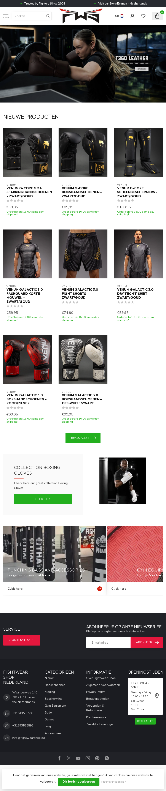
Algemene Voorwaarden (103, 685)
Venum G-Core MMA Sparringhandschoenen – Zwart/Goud (27, 192)
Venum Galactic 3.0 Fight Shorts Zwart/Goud (80, 294)
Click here (43, 499)
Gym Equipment (55, 706)
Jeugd (49, 726)
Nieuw (49, 678)
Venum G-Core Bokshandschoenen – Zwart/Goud (82, 192)
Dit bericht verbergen (78, 782)
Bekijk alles (80, 438)
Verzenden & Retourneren (95, 708)
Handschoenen (55, 685)
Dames (49, 719)
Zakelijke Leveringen (100, 724)
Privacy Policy (95, 692)
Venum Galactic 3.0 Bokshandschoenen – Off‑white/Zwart (82, 399)
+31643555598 (22, 713)
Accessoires (53, 733)
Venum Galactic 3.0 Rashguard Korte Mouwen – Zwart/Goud (24, 295)
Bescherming (53, 699)
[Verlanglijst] (143, 16)
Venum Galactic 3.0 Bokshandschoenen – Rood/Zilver (26, 399)
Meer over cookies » (113, 781)
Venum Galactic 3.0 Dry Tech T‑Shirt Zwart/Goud (135, 294)
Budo (48, 712)
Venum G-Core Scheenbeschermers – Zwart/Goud (137, 192)
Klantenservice (21, 640)
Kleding (50, 692)
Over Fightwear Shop (101, 678)
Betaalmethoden (97, 699)
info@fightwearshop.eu (28, 738)
